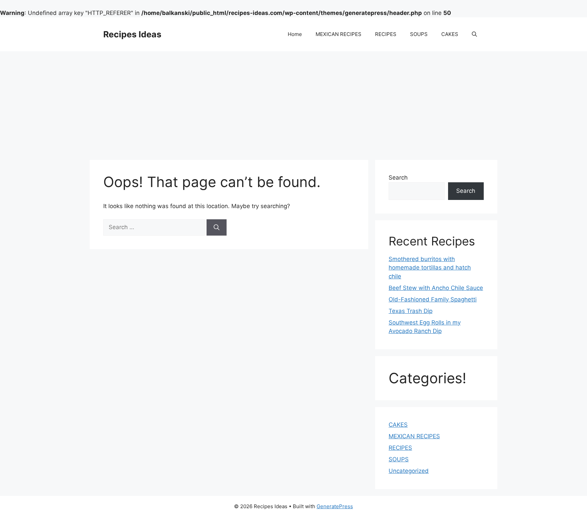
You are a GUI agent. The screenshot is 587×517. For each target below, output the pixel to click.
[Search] (217, 227)
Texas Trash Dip (410, 311)
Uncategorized (409, 470)
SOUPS (419, 34)
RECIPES (385, 34)
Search (398, 177)
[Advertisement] (293, 102)
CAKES (449, 34)
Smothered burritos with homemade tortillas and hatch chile (430, 268)
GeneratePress (335, 506)
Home (295, 34)
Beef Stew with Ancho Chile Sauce (436, 287)
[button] (474, 34)
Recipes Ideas (132, 34)
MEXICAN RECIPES (338, 34)
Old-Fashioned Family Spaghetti (433, 299)
